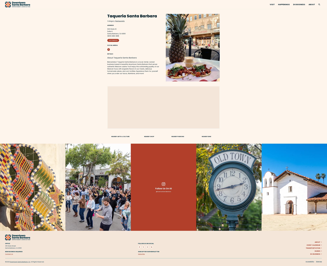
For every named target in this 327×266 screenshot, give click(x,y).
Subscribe (141, 249)
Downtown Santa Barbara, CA (20, 256)
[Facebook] (139, 241)
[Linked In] (151, 241)
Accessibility (310, 256)
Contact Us (9, 249)
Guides (317, 246)
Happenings (284, 4)
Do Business (299, 4)
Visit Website (113, 40)
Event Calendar (313, 240)
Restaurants (120, 21)
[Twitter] (143, 241)
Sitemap (319, 256)
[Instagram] (147, 241)
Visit (272, 4)
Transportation (313, 243)
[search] (319, 4)
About (312, 4)
